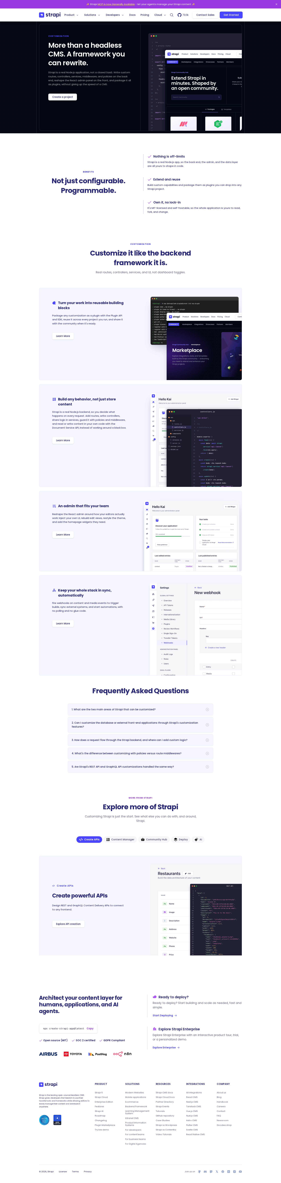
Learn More (63, 336)
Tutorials (160, 1111)
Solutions (90, 15)
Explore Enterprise (164, 1047)
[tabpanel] (140, 905)
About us (221, 1092)
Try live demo (102, 1129)
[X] (217, 1171)
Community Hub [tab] (156, 839)
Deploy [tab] (183, 839)
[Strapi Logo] (48, 1084)
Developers (113, 15)
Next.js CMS (192, 1102)
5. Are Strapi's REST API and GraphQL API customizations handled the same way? (123, 766)
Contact (221, 1111)
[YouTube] (240, 1171)
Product (69, 15)
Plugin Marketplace (105, 1125)
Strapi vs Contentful (166, 1129)
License (63, 1171)
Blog (219, 1097)
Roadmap (100, 1115)
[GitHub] (199, 1171)
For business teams (135, 1139)
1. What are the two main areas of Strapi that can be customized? (113, 709)
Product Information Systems (135, 1124)
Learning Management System (137, 1112)
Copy (90, 1028)
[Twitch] (211, 1171)
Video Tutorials (164, 1134)
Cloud (158, 15)
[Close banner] (276, 4)
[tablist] (140, 839)
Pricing (144, 15)
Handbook (222, 1102)
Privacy (88, 1171)
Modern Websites (134, 1092)
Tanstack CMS (193, 1106)
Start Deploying (163, 1015)
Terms (75, 1171)
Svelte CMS (192, 1129)
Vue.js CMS (192, 1111)
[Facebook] (222, 1171)
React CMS (192, 1097)
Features (99, 1106)
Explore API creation (68, 924)
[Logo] (49, 15)
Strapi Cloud (101, 1097)
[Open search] (172, 15)
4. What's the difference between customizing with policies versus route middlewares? (126, 753)
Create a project (62, 97)
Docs (132, 15)
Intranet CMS (132, 1118)
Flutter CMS (192, 1125)
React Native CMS (195, 1134)
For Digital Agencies (135, 1144)
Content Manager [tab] (122, 839)
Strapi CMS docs (164, 1092)
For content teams (134, 1134)
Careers (221, 1106)
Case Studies (163, 1120)
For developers (133, 1130)
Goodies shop (224, 1125)
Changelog (101, 1120)
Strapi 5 (99, 1092)
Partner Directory (165, 1102)
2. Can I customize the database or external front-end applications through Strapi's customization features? (135, 724)
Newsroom (222, 1120)
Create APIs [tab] (92, 839)
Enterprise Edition (104, 1102)
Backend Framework (136, 1106)
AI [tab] (201, 839)
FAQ (219, 1115)
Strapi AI (99, 1111)
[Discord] (205, 1171)
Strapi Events (162, 1106)
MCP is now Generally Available (116, 4)
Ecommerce (131, 1102)
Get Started (231, 15)
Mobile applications (135, 1097)
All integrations (194, 1092)
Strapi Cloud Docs (165, 1097)
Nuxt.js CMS (192, 1115)
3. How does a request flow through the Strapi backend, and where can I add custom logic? (129, 740)
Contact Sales (205, 15)
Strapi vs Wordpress (166, 1125)
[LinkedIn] (228, 1171)
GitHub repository (165, 1115)
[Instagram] (234, 1171)
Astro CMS (191, 1120)
